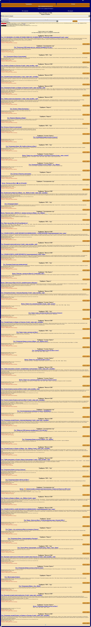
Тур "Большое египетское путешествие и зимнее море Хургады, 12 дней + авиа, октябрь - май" (28, 556)
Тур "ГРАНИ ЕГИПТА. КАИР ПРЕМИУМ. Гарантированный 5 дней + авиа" (23, 254)
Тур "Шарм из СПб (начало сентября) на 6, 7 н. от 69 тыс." (31, 430)
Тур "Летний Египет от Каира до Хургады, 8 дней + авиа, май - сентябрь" (22, 322)
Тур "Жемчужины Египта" (12, 577)
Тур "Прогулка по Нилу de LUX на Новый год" (14, 223)
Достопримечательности (45, 6)
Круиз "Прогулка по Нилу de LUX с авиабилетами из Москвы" (19, 282)
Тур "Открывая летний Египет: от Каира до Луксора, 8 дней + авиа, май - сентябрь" (25, 615)
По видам (70, 11)
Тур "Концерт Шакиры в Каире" (16, 118)
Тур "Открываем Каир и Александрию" (15, 56)
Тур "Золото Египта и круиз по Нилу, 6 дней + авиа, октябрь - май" (20, 389)
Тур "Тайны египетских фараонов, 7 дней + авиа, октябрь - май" (19, 98)
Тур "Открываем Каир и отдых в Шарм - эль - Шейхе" (44, 164)
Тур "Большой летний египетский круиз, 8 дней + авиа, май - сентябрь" (22, 595)
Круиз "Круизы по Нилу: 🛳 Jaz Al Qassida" (14, 183)
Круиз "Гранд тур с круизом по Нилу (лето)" (37, 359)
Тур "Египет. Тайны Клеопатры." (19, 108)
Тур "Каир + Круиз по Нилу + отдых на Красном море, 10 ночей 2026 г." (44, 520)
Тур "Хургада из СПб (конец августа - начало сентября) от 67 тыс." (33, 47)
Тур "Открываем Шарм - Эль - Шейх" (30, 586)
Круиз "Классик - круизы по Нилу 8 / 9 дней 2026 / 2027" (28, 273)
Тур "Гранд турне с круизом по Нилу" (27, 332)
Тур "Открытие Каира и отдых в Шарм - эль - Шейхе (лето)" (30, 341)
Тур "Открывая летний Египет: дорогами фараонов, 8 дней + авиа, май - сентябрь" (25, 420)
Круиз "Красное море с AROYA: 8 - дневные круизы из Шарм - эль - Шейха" (23, 213)
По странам (25, 11)
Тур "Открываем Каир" (11, 203)
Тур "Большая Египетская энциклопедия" (15, 264)
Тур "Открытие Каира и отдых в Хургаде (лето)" (29, 567)
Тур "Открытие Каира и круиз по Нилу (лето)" (45, 350)
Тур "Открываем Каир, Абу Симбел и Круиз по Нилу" (21, 146)
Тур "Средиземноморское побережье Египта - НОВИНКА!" (34, 411)
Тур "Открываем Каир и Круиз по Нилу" (17, 479)
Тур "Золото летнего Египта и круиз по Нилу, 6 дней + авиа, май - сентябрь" (23, 400)
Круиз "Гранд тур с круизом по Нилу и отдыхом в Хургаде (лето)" (38, 379)
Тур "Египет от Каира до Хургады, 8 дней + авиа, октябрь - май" (19, 65)
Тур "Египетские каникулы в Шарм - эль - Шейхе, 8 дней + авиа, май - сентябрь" (24, 192)
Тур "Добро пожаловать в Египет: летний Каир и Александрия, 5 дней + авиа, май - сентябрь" (28, 368)
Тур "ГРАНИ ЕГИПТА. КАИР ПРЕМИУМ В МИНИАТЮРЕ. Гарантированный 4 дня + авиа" (28, 509)
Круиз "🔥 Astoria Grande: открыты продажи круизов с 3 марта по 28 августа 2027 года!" (45, 489)
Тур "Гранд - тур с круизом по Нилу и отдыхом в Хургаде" (22, 529)
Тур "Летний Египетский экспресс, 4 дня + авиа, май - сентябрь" (20, 76)
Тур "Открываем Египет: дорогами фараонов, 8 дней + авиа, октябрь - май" (23, 292)
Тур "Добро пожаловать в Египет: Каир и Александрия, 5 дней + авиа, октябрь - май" (25, 459)
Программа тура (86, 44)
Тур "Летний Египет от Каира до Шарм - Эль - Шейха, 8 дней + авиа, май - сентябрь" (25, 448)
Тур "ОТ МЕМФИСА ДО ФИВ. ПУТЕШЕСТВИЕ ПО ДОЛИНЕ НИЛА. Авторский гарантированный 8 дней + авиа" (35, 37)
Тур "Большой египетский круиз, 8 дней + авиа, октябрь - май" (19, 244)
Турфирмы (29, 4)
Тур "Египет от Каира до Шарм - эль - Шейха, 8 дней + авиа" (18, 498)
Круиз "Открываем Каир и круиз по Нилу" (45, 606)
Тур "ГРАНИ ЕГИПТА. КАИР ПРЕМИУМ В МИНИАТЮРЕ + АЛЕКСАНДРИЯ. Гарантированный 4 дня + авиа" (34, 233)
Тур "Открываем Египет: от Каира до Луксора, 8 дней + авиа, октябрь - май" (23, 87)
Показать (75, 21)
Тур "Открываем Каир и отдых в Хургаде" (45, 137)
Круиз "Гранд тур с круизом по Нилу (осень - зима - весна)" (38, 303)
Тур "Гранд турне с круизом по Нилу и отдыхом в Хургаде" (45, 313)
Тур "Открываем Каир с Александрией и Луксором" (23, 538)
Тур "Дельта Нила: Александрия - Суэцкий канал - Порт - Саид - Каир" (38, 547)
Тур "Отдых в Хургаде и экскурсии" (11, 127)
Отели (73, 4)
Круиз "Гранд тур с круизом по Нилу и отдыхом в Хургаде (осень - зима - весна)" (45, 155)
